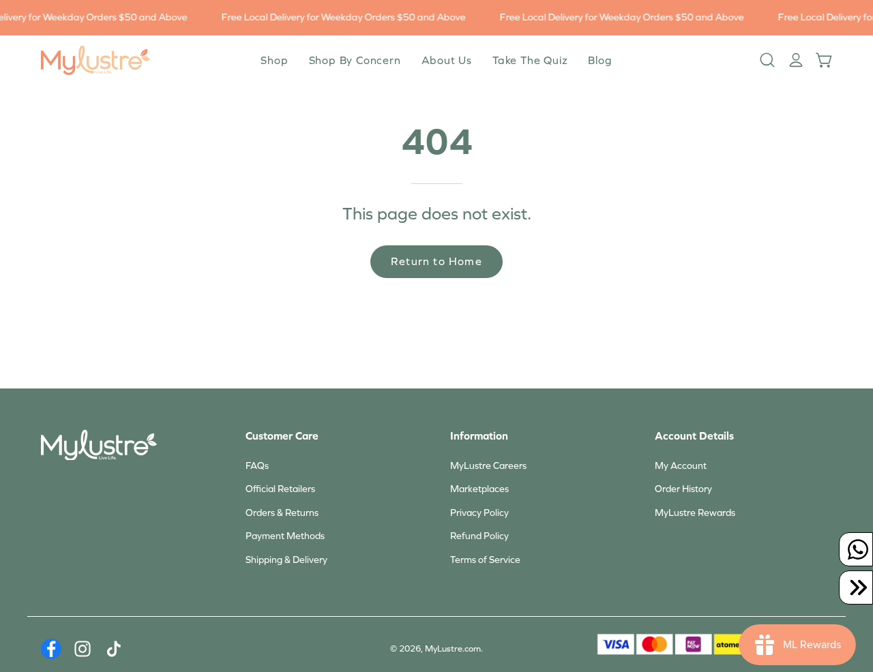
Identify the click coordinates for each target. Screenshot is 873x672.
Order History (683, 489)
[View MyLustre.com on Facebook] (51, 649)
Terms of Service (485, 560)
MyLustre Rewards (695, 513)
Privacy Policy (479, 513)
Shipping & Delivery (286, 560)
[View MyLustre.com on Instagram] (82, 649)
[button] (446, 60)
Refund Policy (479, 536)
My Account (681, 466)
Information (479, 435)
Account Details (694, 435)
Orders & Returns (282, 513)
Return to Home (436, 261)
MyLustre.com (453, 648)
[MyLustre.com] (95, 60)
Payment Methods (285, 536)
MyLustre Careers (488, 466)
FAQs (257, 466)
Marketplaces (479, 489)
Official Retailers (280, 489)
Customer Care (282, 435)
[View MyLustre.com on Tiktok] (114, 649)
